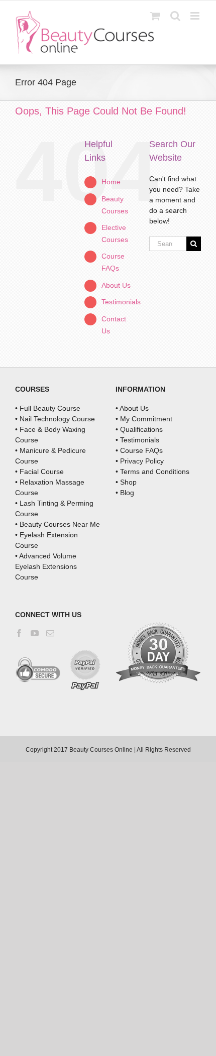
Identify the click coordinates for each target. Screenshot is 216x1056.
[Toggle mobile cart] (155, 16)
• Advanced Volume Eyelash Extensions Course (46, 566)
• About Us (132, 408)
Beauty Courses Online (101, 749)
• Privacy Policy (140, 461)
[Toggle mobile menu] (195, 16)
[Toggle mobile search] (175, 16)
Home (111, 182)
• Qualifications (139, 429)
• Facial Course (39, 471)
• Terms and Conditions (152, 471)
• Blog (125, 493)
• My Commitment (144, 419)
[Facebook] (19, 633)
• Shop (126, 482)
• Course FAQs (139, 450)
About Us (116, 285)
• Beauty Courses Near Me (57, 524)
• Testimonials (137, 440)
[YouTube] (35, 633)
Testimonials (121, 302)
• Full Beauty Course (47, 408)
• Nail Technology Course (55, 419)
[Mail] (50, 633)
